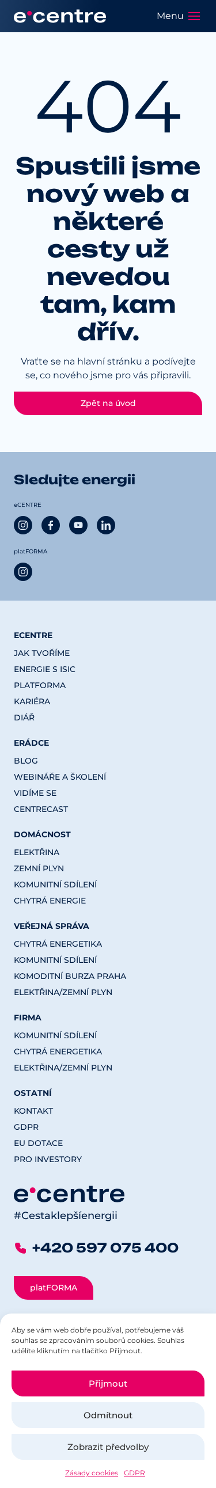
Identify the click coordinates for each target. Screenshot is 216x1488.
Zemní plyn (39, 868)
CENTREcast (41, 809)
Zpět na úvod (108, 403)
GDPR (134, 1472)
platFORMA (40, 685)
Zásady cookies (91, 1472)
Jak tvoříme (42, 653)
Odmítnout (108, 1415)
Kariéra (32, 701)
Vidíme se (35, 793)
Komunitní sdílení (55, 884)
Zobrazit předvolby (108, 1446)
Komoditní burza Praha (70, 976)
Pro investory (48, 1159)
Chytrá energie (50, 900)
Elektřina (36, 852)
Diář (24, 717)
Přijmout (108, 1383)
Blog (26, 761)
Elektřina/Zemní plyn (63, 992)
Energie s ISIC (44, 669)
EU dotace (38, 1143)
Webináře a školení (60, 777)
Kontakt (33, 1111)
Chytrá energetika (58, 944)
